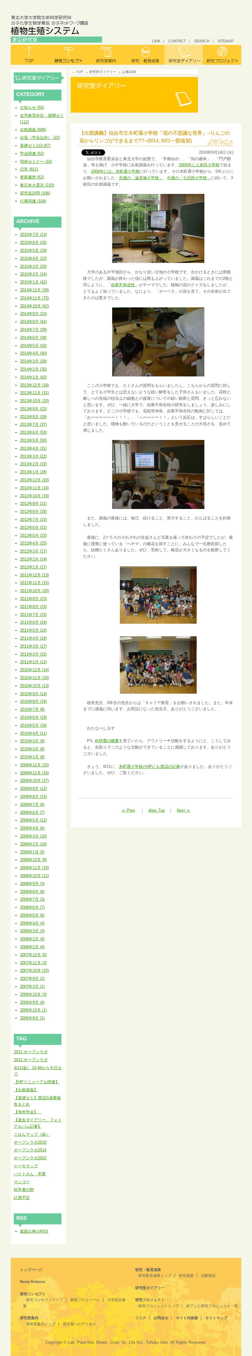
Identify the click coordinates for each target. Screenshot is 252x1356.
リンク (140, 1318)
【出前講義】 (26, 1090)
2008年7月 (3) (32, 899)
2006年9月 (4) (32, 1002)
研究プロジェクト (222, 55)
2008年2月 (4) (32, 939)
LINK (156, 41)
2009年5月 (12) (33, 820)
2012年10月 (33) (34, 496)
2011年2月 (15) (33, 654)
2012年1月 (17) (33, 567)
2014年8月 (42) (33, 321)
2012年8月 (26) (33, 511)
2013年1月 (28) (33, 472)
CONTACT (177, 41)
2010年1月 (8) (32, 757)
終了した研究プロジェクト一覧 (212, 1306)
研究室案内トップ (41, 1324)
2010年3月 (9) (32, 741)
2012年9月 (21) (33, 503)
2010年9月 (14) (33, 693)
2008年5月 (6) (32, 915)
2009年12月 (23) (34, 765)
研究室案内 (107, 55)
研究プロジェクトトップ (158, 1306)
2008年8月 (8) (32, 891)
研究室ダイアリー (183, 55)
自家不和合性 (123, 285)
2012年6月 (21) (33, 527)
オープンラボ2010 (30, 1142)
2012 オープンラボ (31, 1059)
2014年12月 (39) (34, 290)
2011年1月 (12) (33, 662)
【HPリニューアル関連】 (36, 1082)
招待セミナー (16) (36, 161)
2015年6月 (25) (33, 242)
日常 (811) (29, 169)
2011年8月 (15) (33, 606)
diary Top (156, 810)
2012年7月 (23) (33, 519)
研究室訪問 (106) (35, 193)
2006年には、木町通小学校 (115, 171)
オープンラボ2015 (30, 1158)
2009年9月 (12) (33, 788)
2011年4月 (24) (33, 638)
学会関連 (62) (32, 153)
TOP (79, 72)
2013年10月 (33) (34, 401)
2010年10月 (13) (34, 686)
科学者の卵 (24, 1189)
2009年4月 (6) (32, 828)
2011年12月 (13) (34, 575)
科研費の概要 (107, 740)
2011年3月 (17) (33, 646)
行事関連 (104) (33, 201)
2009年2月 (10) (33, 844)
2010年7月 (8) (32, 709)
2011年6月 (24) (33, 622)
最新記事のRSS (34, 1231)
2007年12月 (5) (33, 955)
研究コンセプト (68, 55)
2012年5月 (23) (33, 535)
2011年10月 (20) (34, 590)
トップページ (31, 1270)
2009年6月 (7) (32, 812)
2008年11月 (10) (34, 867)
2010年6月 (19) (33, 717)
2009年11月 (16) (34, 773)
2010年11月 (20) (34, 678)
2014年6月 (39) (33, 337)
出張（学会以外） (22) (40, 137)
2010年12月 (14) (34, 670)
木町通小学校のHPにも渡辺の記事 (149, 766)
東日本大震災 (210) (37, 185)
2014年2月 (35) (33, 369)
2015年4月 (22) (33, 258)
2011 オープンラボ (31, 1052)
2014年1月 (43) (33, 377)
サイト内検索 (187, 1318)
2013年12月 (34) (34, 385)
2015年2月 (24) (33, 274)
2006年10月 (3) (33, 994)
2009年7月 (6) (32, 804)
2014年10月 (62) (34, 306)
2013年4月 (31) (33, 448)
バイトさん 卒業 (30, 1174)
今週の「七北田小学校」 (189, 177)
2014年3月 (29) (33, 361)
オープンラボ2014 (30, 1150)
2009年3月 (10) (33, 836)
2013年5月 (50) (33, 440)
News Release (32, 1282)
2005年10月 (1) (33, 1010)
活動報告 (208, 1275)
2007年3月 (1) (32, 986)
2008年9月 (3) (32, 883)
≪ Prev (128, 810)
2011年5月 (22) (33, 630)
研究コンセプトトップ (44, 1300)
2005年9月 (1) (32, 1018)
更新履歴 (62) (32, 177)
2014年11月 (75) (34, 298)
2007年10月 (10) (34, 970)
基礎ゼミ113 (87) (35, 145)
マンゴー (22, 1182)
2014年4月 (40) (33, 353)
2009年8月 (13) (33, 796)
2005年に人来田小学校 (199, 165)
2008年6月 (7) (32, 907)
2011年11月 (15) (34, 582)
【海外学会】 (28, 1112)
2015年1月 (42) (33, 282)
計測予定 (22, 1197)
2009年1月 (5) (32, 852)
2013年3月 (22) (33, 456)
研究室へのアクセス (79, 1324)
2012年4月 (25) (33, 543)
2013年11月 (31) (34, 393)
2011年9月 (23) (33, 598)
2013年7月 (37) (33, 424)
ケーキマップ (26, 1166)
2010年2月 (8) (32, 749)
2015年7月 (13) (33, 234)
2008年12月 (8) (33, 859)
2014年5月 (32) (33, 345)
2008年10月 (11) (34, 875)
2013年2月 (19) (33, 464)
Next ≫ (183, 810)
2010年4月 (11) (33, 733)
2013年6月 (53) (33, 432)
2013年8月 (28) (33, 416)
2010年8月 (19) (33, 701)
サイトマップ (216, 1318)
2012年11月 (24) (34, 488)
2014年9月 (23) (33, 313)
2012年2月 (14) (33, 559)
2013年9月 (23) (33, 408)
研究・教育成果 (145, 55)
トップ (30, 55)
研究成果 (186, 1275)
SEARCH (202, 41)
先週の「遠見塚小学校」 (141, 177)
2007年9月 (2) (32, 978)
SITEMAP (226, 41)
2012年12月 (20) (34, 480)
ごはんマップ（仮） (32, 1134)
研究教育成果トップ (154, 1275)
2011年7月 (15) (33, 614)
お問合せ (161, 1318)
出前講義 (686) (33, 129)
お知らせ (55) (32, 107)
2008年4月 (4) (32, 923)
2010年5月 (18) (33, 725)
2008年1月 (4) (32, 947)
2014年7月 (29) (33, 329)
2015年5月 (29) (33, 250)
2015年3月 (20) (33, 266)
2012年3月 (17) (33, 551)
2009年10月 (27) (34, 780)
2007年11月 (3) (33, 963)
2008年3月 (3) (32, 931)
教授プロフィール (85, 1300)
